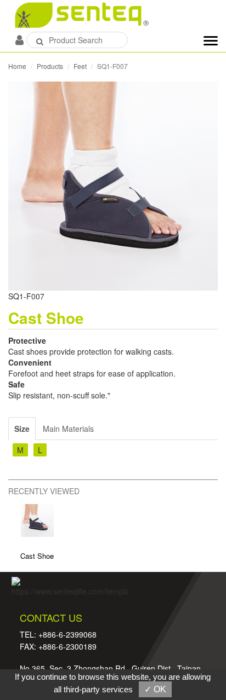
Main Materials (68, 428)
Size (22, 428)
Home (17, 66)
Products (50, 66)
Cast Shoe (37, 556)
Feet (80, 66)
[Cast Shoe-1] (113, 185)
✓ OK (155, 689)
